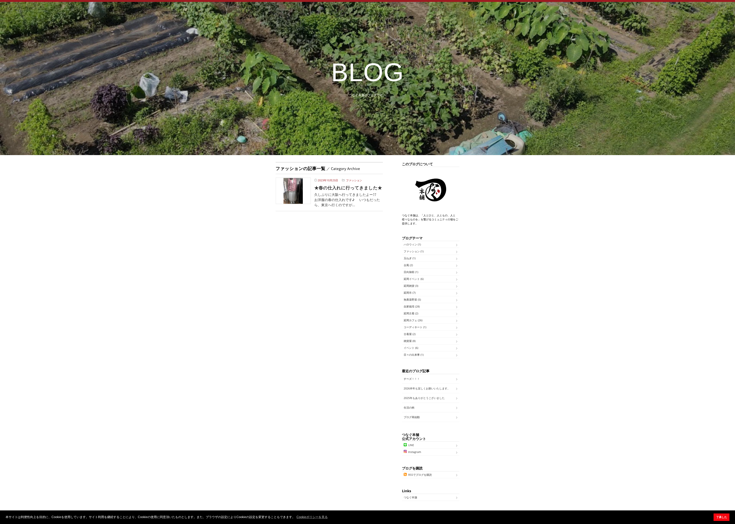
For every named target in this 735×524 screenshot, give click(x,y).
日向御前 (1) (411, 272)
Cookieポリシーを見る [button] (312, 517)
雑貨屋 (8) (410, 341)
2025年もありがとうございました (424, 398)
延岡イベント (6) (414, 279)
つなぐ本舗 (410, 497)
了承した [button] (721, 517)
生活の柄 (409, 407)
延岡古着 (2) (411, 313)
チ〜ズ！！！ (412, 379)
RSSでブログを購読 (420, 475)
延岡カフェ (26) (413, 320)
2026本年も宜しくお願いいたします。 (427, 388)
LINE (411, 445)
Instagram (414, 452)
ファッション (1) (414, 251)
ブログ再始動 (412, 417)
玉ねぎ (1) (410, 258)
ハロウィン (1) (412, 244)
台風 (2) (408, 265)
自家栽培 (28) (412, 306)
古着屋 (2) (410, 334)
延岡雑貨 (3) (411, 286)
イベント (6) (411, 348)
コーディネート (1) (415, 327)
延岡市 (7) (410, 292)
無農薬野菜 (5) (412, 299)
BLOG (367, 72)
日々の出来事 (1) (414, 354)
